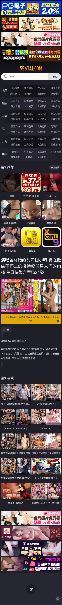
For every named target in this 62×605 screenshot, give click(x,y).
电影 (4, 116)
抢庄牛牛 (55, 93)
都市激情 (15, 139)
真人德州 (28, 88)
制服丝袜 (15, 119)
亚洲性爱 (15, 113)
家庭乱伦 (28, 139)
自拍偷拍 (28, 100)
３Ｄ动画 (55, 100)
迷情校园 (15, 144)
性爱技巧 (55, 144)
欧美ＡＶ (42, 100)
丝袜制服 (28, 106)
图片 (4, 128)
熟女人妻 (15, 106)
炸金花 (28, 93)
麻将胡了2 (15, 93)
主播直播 (42, 106)
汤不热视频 (55, 151)
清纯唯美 (28, 131)
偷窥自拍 (15, 126)
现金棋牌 (42, 93)
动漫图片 (55, 126)
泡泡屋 (28, 157)
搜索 (54, 76)
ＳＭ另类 (55, 106)
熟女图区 (42, 131)
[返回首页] (58, 598)
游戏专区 (55, 88)
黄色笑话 (42, 144)
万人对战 (42, 88)
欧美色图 (42, 126)
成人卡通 (42, 113)
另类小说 (28, 144)
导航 (4, 154)
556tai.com (31, 68)
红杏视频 (15, 157)
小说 (4, 141)
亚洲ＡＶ (15, 100)
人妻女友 (42, 139)
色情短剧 (42, 157)
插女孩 (15, 151)
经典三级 (28, 119)
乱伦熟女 (42, 119)
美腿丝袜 (15, 131)
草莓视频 (42, 151)
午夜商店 (28, 151)
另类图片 (55, 131)
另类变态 (55, 119)
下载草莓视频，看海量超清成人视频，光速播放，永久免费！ (31, 319)
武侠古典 (55, 139)
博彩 (4, 90)
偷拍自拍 (28, 113)
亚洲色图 (28, 126)
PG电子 (15, 88)
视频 (4, 103)
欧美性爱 (55, 113)
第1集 (6, 329)
